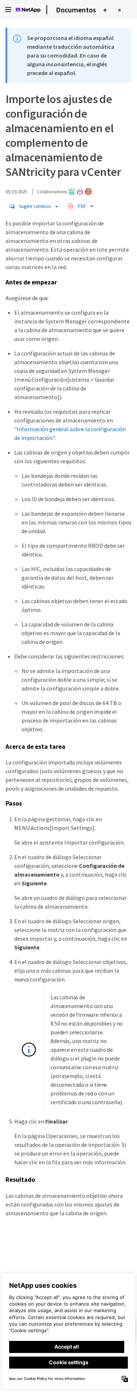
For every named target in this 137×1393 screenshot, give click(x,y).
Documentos (76, 9)
